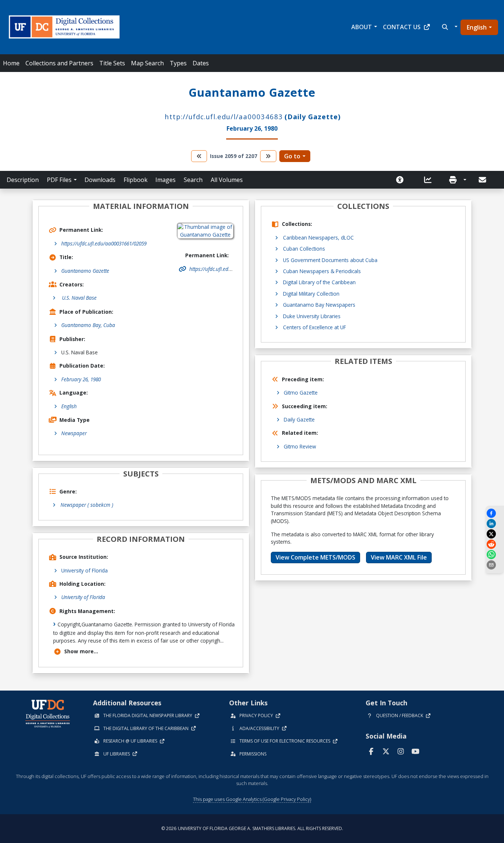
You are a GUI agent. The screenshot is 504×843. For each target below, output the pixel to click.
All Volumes (227, 180)
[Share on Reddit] (495, 544)
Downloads (99, 180)
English (477, 27)
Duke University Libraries (312, 316)
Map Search (147, 63)
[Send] (483, 179)
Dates (201, 63)
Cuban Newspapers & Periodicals (322, 271)
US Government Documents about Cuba (330, 260)
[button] (448, 27)
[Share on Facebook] (495, 513)
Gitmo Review (300, 446)
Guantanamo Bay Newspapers (319, 304)
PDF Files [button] (59, 180)
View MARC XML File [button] (399, 557)
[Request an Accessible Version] (402, 179)
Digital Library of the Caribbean (319, 282)
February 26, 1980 (81, 379)
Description (23, 180)
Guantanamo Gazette (85, 270)
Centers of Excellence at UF (314, 327)
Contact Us (402, 27)
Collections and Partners (59, 63)
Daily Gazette (299, 419)
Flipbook (136, 180)
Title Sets (112, 63)
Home (11, 63)
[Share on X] (495, 534)
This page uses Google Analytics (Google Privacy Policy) (252, 799)
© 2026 (252, 828)
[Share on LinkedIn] (495, 523)
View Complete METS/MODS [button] (315, 557)
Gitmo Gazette (301, 392)
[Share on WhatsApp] (495, 554)
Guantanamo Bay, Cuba (88, 324)
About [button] (361, 27)
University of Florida (84, 570)
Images (165, 180)
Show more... (81, 651)
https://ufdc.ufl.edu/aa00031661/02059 (103, 243)
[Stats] (430, 179)
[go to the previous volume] (199, 156)
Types (178, 63)
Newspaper (74, 433)
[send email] (495, 565)
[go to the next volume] (268, 156)
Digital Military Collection (311, 293)
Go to (292, 156)
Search (193, 180)
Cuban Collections (304, 248)
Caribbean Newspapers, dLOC (318, 237)
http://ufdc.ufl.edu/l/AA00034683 (224, 116)
